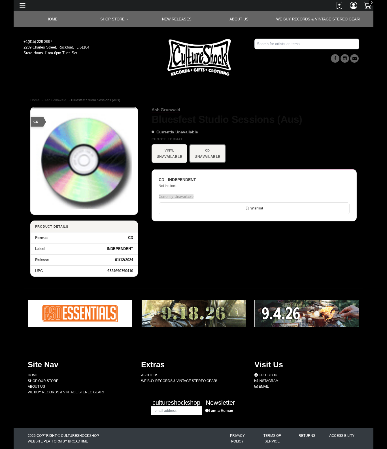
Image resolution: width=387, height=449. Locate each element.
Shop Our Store (43, 381)
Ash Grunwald (55, 100)
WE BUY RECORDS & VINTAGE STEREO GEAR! (318, 19)
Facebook (267, 375)
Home (35, 100)
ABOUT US (238, 19)
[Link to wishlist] (340, 6)
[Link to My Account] (354, 6)
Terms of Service (272, 438)
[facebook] (335, 58)
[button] (114, 19)
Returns (307, 436)
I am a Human (221, 410)
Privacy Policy (237, 438)
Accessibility (341, 436)
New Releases (177, 19)
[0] (368, 7)
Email (263, 387)
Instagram (268, 381)
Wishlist (256, 208)
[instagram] (345, 58)
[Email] (354, 58)
